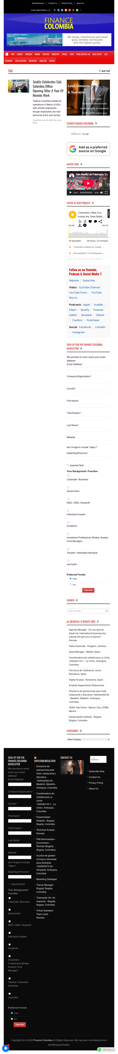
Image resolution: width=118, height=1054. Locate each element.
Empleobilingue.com (44, 761)
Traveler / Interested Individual (82, 552)
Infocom (28, 54)
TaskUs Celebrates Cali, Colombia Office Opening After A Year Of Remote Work (48, 88)
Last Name (73, 425)
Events (52, 60)
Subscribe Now (38, 3)
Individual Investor (76, 514)
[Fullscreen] (106, 192)
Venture (45, 54)
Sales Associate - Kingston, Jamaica (87, 646)
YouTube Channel (89, 287)
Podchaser (93, 320)
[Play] (70, 192)
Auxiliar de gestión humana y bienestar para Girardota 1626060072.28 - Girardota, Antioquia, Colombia (46, 864)
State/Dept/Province (77, 453)
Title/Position (74, 413)
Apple (86, 304)
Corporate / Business (77, 479)
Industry (55, 54)
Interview (33, 60)
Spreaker (86, 314)
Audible (98, 304)
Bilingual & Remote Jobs (82, 621)
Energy (20, 54)
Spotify (85, 309)
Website (74, 280)
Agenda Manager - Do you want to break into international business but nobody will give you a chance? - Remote (87, 635)
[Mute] (101, 192)
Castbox (77, 320)
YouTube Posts (78, 292)
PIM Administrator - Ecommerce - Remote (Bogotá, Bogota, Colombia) (46, 844)
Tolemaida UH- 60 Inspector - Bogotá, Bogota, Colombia (46, 901)
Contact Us (52, 3)
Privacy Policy (66, 3)
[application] (88, 183)
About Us (80, 3)
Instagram (78, 332)
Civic (72, 54)
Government (73, 491)
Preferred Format (76, 574)
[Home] (7, 54)
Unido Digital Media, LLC (41, 10)
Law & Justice (20, 60)
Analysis (43, 60)
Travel (64, 54)
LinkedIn (100, 327)
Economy (9, 60)
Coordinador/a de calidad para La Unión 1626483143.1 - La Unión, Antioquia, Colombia (89, 661)
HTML (75, 578)
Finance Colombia (42, 1040)
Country (71, 388)
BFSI (12, 54)
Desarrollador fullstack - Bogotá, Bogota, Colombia (85, 718)
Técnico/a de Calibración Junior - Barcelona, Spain (86, 672)
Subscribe (89, 280)
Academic (72, 525)
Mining (37, 54)
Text (74, 584)
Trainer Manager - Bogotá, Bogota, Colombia (45, 888)
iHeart (73, 309)
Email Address (75, 364)
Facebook (85, 327)
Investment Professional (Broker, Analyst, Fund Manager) (88, 539)
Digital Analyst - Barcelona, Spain (86, 679)
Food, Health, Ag (83, 54)
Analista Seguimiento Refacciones (86, 685)
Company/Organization (79, 376)
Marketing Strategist (46, 879)
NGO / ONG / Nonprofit (78, 502)
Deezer (100, 314)
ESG (105, 54)
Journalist (72, 564)
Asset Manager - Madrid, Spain (84, 651)
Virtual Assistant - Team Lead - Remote (45, 914)
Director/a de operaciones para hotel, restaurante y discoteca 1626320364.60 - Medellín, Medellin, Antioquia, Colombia (89, 696)
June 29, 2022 (47, 120)
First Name (73, 400)
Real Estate (97, 54)
